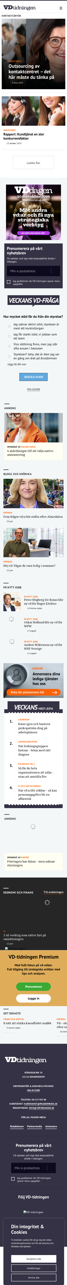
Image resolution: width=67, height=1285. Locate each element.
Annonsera (51, 1126)
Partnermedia (34, 1126)
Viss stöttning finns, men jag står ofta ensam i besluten (35, 346)
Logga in (33, 998)
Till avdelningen (54, 892)
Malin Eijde (33, 1090)
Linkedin (33, 1204)
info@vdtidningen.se (41, 1107)
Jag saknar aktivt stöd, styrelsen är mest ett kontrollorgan (36, 326)
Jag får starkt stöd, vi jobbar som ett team (35, 336)
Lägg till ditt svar (17, 364)
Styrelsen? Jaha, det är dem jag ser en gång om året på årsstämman (36, 356)
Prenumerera (33, 987)
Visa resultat (33, 389)
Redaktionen (17, 1126)
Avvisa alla (33, 1277)
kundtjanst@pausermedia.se (40, 1103)
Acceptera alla (33, 1258)
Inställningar (33, 1268)
